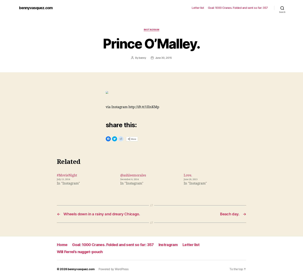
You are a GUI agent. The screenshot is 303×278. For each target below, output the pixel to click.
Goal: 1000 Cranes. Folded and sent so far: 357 (238, 7)
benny (142, 57)
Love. (188, 175)
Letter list (198, 7)
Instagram (151, 29)
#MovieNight (67, 175)
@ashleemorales (133, 175)
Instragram (168, 244)
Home (62, 244)
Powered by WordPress (113, 269)
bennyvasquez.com (36, 8)
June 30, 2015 (163, 57)
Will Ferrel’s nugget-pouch (80, 252)
